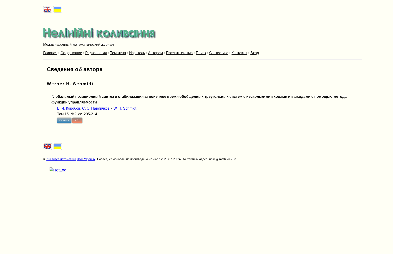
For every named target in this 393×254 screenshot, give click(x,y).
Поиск (201, 53)
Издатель (137, 53)
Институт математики (61, 159)
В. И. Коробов (68, 108)
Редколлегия (96, 53)
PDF (77, 120)
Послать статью (179, 53)
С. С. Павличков (96, 108)
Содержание (71, 53)
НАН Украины (86, 159)
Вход (254, 53)
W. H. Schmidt (124, 108)
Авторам (155, 53)
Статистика (218, 53)
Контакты (239, 53)
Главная (50, 53)
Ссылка (64, 120)
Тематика (118, 53)
